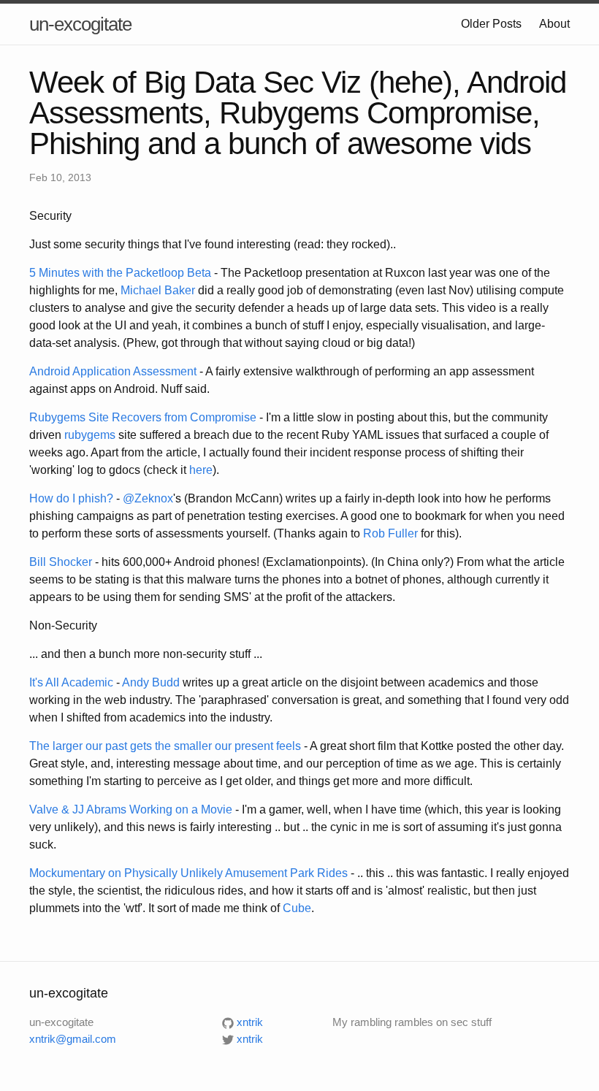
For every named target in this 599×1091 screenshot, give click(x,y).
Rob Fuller (390, 533)
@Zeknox (148, 498)
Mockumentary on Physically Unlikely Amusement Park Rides (188, 873)
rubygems (89, 435)
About (554, 24)
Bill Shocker (60, 562)
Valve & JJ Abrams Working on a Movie (130, 809)
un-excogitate (80, 24)
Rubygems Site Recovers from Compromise (142, 417)
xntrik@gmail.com (72, 1039)
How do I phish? (71, 498)
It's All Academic (71, 682)
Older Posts (491, 24)
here (201, 470)
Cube (297, 908)
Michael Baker (158, 290)
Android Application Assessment (113, 371)
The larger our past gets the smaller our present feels (165, 746)
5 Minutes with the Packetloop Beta (120, 273)
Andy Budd (151, 682)
